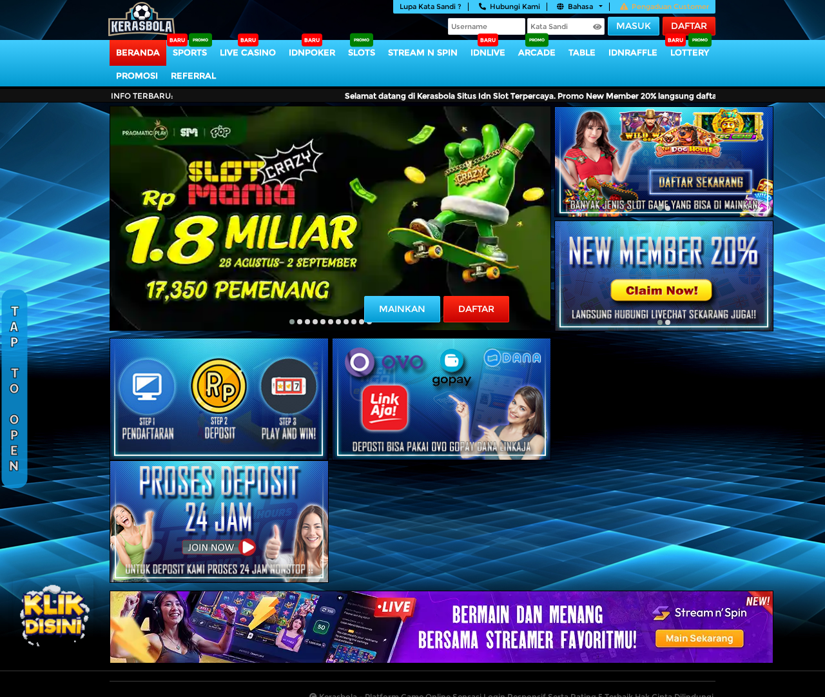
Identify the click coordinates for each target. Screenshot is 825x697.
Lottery (689, 52)
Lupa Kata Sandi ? (430, 6)
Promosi (137, 75)
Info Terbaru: (142, 96)
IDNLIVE (488, 52)
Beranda (138, 52)
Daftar (689, 26)
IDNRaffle (632, 52)
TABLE (582, 52)
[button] (292, 322)
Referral (193, 75)
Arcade (537, 52)
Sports (190, 52)
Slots (361, 52)
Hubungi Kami (515, 6)
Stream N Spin (423, 52)
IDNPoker (312, 52)
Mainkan (402, 309)
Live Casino (248, 52)
